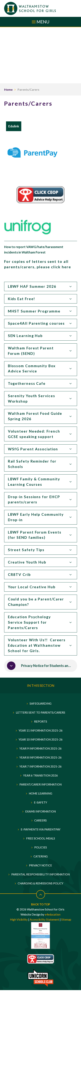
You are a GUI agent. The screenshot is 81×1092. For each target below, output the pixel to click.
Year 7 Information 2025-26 (40, 766)
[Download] (11, 665)
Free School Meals (40, 838)
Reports (40, 721)
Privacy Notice (40, 865)
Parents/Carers (28, 89)
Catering (41, 856)
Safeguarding (40, 703)
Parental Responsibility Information (40, 874)
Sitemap (66, 919)
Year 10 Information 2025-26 (41, 739)
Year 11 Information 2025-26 (41, 730)
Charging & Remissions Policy (40, 883)
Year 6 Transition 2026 (40, 775)
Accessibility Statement (44, 919)
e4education (52, 914)
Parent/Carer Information (40, 784)
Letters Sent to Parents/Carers (40, 712)
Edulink (13, 126)
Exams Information (40, 811)
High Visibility (19, 919)
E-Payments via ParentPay (40, 829)
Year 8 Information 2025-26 (40, 757)
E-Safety (40, 802)
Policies (40, 847)
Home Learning (40, 793)
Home (8, 89)
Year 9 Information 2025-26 (40, 748)
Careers (40, 820)
